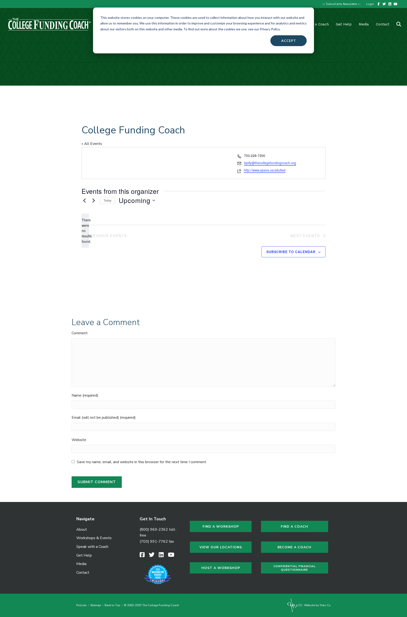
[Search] (396, 24)
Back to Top (112, 605)
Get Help (344, 24)
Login (370, 4)
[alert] (85, 231)
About (81, 529)
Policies (82, 605)
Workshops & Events (94, 538)
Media (81, 563)
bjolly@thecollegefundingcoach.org (270, 162)
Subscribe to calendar (290, 251)
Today (107, 200)
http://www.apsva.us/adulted (264, 170)
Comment (80, 333)
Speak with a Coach (92, 546)
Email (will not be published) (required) (104, 417)
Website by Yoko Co (317, 605)
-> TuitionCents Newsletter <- (341, 4)
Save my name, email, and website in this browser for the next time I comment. (142, 462)
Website (79, 439)
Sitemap (95, 605)
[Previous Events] (84, 200)
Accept (288, 41)
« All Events (91, 143)
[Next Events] (93, 200)
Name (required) (85, 395)
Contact (382, 24)
